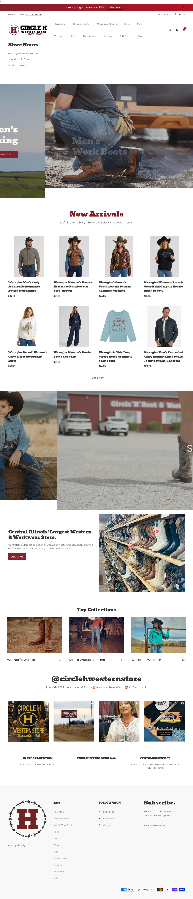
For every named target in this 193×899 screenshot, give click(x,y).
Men (139, 24)
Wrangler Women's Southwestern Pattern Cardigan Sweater (115, 287)
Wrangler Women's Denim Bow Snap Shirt (73, 354)
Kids (73, 36)
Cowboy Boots (81, 24)
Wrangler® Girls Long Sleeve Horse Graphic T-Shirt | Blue (116, 356)
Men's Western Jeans (25, 659)
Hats (127, 24)
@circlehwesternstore (96, 679)
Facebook (108, 811)
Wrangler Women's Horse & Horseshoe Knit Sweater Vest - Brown (73, 287)
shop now (40, 149)
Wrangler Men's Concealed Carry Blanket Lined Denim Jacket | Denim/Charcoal (164, 356)
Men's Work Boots (107, 24)
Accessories (89, 36)
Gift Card (125, 36)
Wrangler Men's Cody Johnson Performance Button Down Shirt (24, 287)
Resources (163, 14)
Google (107, 825)
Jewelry (108, 36)
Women (58, 36)
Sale (140, 36)
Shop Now (115, 7)
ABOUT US (17, 556)
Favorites (60, 24)
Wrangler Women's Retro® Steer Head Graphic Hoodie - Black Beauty (164, 287)
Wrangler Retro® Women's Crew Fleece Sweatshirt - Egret (27, 356)
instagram (109, 818)
